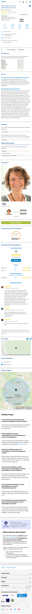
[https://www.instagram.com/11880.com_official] (6, 609)
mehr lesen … (7, 316)
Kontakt (20, 49)
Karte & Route (11, 49)
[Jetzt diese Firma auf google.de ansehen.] (15, 277)
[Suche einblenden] (19, 2)
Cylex (13, 310)
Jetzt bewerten (16, 260)
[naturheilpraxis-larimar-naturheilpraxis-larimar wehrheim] (9, 212)
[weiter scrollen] (30, 49)
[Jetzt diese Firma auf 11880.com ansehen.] (15, 268)
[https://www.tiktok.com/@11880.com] (11, 609)
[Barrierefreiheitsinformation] (26, 2)
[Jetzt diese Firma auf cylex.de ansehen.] (15, 270)
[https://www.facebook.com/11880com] (2, 609)
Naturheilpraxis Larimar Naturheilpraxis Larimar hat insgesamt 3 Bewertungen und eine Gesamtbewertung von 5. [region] (15, 493)
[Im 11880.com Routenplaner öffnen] (27, 338)
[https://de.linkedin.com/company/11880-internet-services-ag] (15, 609)
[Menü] (30, 2)
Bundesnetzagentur (10, 537)
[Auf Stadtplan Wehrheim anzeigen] (30, 339)
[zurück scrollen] (1, 49)
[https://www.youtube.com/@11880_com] (19, 609)
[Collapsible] (29, 420)
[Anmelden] (23, 2)
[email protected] (22, 444)
